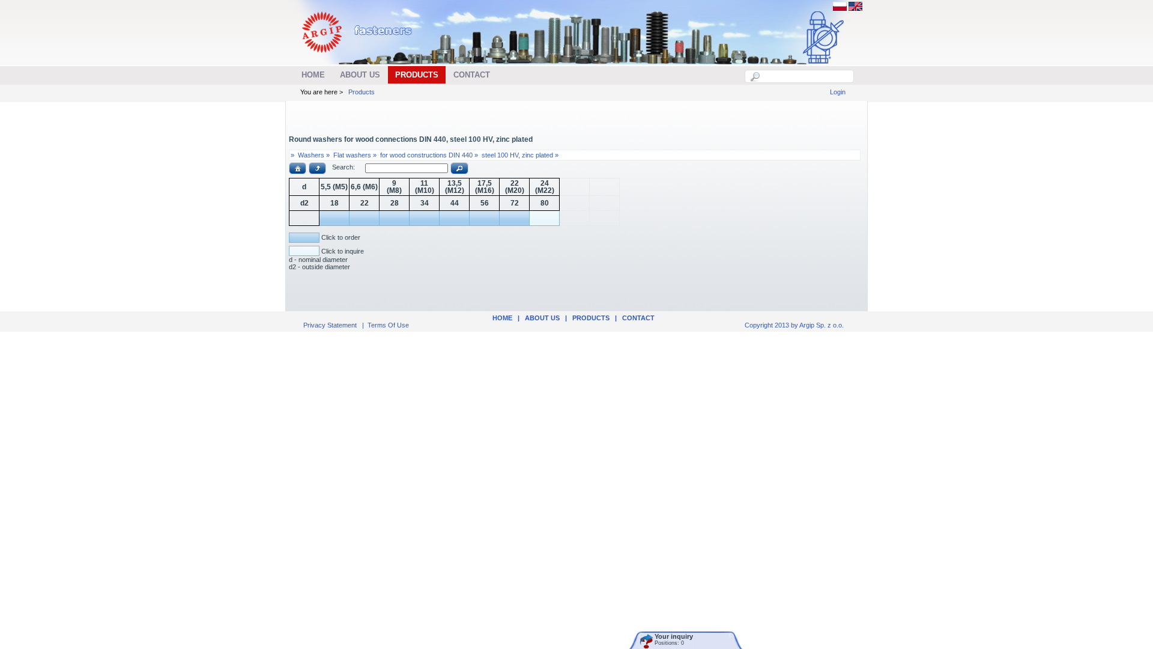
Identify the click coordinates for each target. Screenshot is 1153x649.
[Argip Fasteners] (363, 57)
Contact (638, 317)
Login (838, 92)
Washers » (314, 155)
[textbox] (806, 76)
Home (502, 317)
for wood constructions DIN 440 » (429, 155)
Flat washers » (355, 155)
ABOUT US (542, 317)
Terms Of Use (388, 325)
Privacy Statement (330, 325)
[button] (297, 168)
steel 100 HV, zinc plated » (520, 155)
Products (361, 92)
